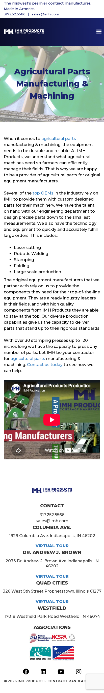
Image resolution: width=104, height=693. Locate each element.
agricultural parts (58, 138)
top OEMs (43, 193)
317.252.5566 (14, 14)
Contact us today (45, 364)
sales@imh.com (45, 14)
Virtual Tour (52, 545)
